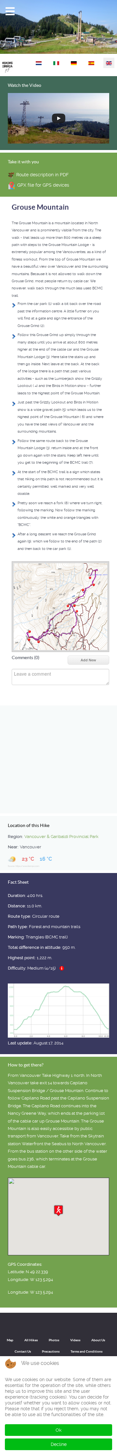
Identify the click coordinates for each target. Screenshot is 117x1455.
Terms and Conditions (86, 1351)
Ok (58, 1430)
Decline (59, 1444)
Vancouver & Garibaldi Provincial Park (61, 836)
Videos (75, 1340)
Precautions (50, 1351)
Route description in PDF (42, 174)
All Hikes (31, 1340)
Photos (54, 1340)
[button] (58, 1210)
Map (10, 1340)
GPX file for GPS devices (43, 185)
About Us (98, 1340)
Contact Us (23, 1351)
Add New (88, 660)
